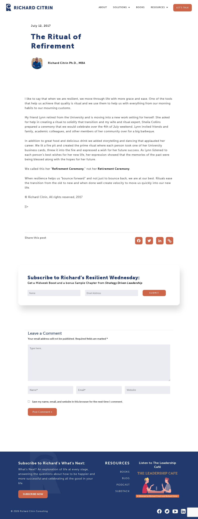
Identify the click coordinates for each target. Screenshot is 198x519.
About (103, 7)
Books (140, 7)
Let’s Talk (182, 7)
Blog (126, 478)
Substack (122, 491)
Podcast (123, 484)
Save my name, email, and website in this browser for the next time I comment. (77, 401)
